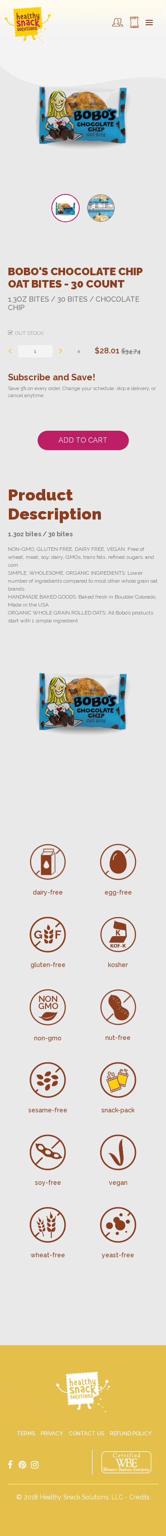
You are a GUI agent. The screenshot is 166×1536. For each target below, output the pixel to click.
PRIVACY (52, 1433)
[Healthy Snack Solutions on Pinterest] (22, 1464)
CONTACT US (86, 1433)
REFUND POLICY (130, 1433)
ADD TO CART (83, 440)
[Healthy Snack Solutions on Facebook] (10, 1464)
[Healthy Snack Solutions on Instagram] (35, 1464)
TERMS (26, 1433)
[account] (117, 25)
